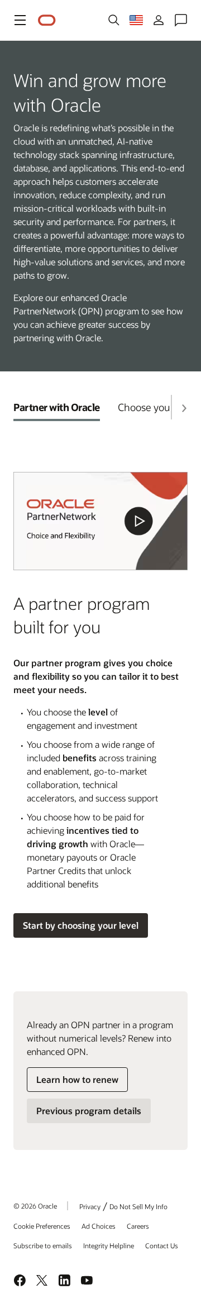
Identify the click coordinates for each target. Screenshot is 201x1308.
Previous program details (88, 1110)
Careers (138, 1225)
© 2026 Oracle (35, 1205)
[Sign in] (158, 20)
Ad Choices (99, 1225)
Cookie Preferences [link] (41, 1225)
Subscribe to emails (42, 1245)
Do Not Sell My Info (138, 1206)
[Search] (114, 20)
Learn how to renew (77, 1079)
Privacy (89, 1206)
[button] (20, 20)
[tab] (56, 407)
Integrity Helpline (108, 1245)
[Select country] (136, 20)
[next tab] (184, 408)
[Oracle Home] (47, 20)
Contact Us (161, 1245)
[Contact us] (181, 20)
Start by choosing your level (80, 925)
